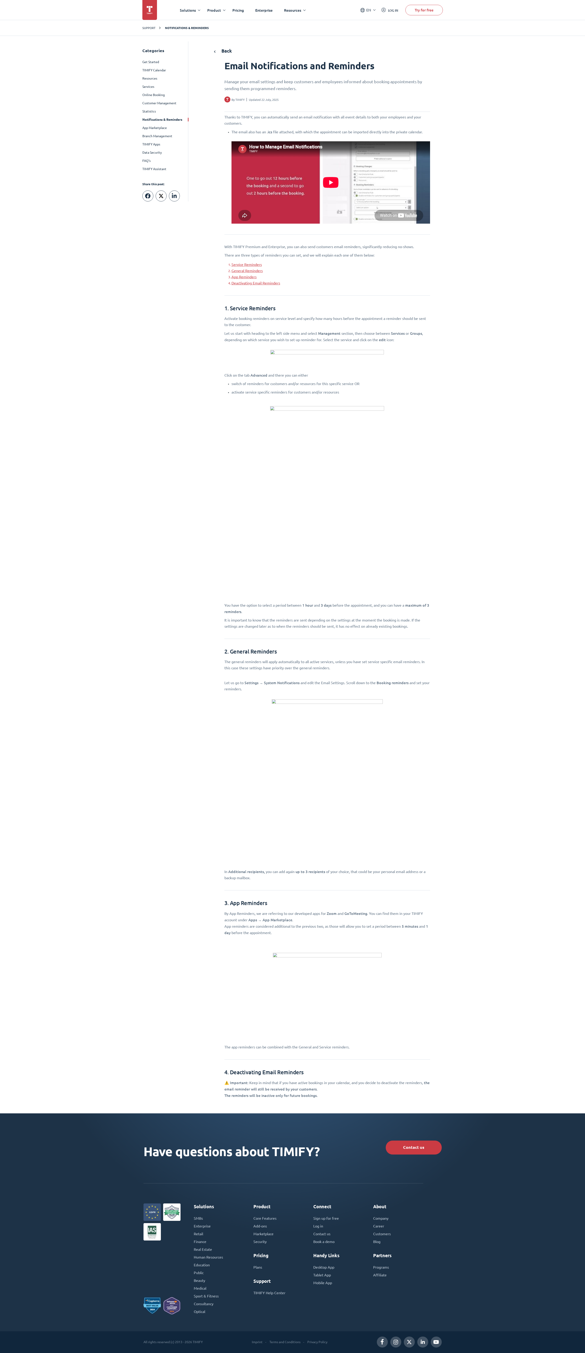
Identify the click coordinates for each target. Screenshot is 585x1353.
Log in (318, 1226)
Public (199, 1273)
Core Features (265, 1218)
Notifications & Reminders (187, 28)
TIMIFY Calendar (154, 70)
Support (148, 27)
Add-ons (260, 1226)
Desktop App (323, 1267)
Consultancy (203, 1304)
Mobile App (322, 1283)
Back (226, 51)
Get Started (150, 62)
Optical (199, 1312)
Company (380, 1218)
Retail (198, 1234)
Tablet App (322, 1275)
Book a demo (324, 1242)
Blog (376, 1242)
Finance (200, 1242)
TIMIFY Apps (151, 144)
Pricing (238, 10)
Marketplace (263, 1234)
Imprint (257, 1342)
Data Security (152, 152)
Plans (257, 1267)
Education (202, 1265)
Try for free (424, 10)
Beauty (199, 1280)
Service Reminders (246, 265)
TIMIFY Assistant (154, 169)
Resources (149, 78)
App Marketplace (154, 128)
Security (260, 1242)
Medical (200, 1288)
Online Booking (153, 95)
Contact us (413, 1147)
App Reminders (244, 277)
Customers (382, 1234)
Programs (381, 1267)
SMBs (198, 1218)
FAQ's (146, 161)
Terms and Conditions (284, 1342)
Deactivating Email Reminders (255, 283)
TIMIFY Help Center (269, 1293)
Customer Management (159, 103)
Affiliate (380, 1275)
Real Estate (203, 1249)
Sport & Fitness (206, 1296)
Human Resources (208, 1257)
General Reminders (247, 271)
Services (148, 86)
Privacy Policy (317, 1342)
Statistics (149, 111)
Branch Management (157, 136)
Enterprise (264, 10)
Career (378, 1226)
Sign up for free (326, 1218)
